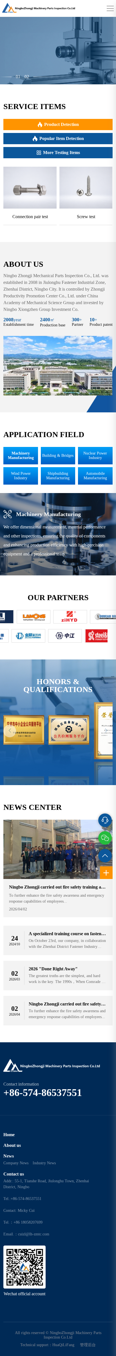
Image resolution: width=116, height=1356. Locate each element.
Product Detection (61, 124)
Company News (15, 1163)
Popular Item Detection (61, 138)
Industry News (44, 1163)
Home (9, 1134)
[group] (30, 196)
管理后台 (88, 1345)
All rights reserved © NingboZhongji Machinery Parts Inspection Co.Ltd (58, 1335)
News (8, 1156)
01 (18, 76)
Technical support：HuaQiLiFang (47, 1345)
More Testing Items (61, 152)
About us (12, 1145)
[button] (9, 731)
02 (26, 76)
